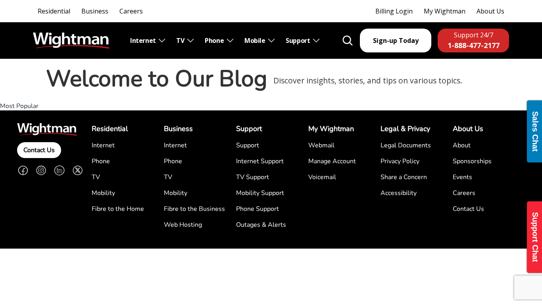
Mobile (255, 40)
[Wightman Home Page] (71, 41)
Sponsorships (472, 161)
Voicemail (322, 177)
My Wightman (444, 11)
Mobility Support (260, 193)
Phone (215, 40)
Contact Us (39, 150)
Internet (143, 40)
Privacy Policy (400, 161)
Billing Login (394, 11)
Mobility (103, 193)
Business (94, 11)
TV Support (252, 177)
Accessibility (399, 193)
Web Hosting (183, 224)
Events (462, 177)
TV (181, 40)
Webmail (321, 145)
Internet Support (260, 161)
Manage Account (332, 161)
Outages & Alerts (261, 224)
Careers (131, 11)
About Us (490, 11)
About (462, 145)
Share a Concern (404, 177)
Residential (54, 11)
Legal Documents (406, 145)
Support (298, 40)
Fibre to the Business (194, 209)
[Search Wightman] (348, 40)
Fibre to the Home (118, 209)
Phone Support (257, 209)
